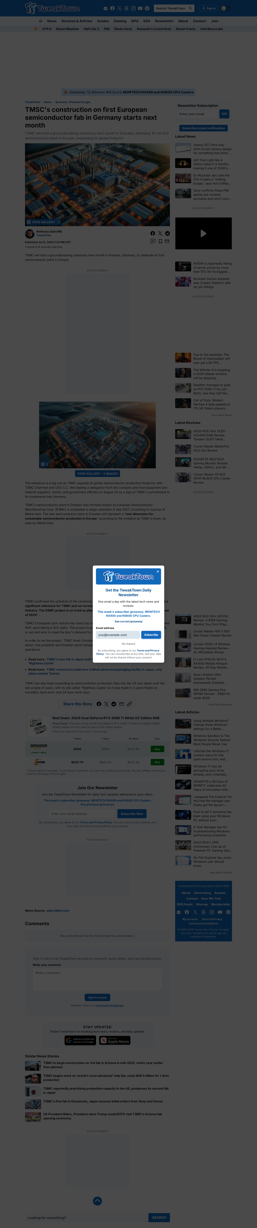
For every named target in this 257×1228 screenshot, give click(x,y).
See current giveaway (128, 621)
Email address (105, 628)
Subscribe (151, 635)
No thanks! (128, 643)
